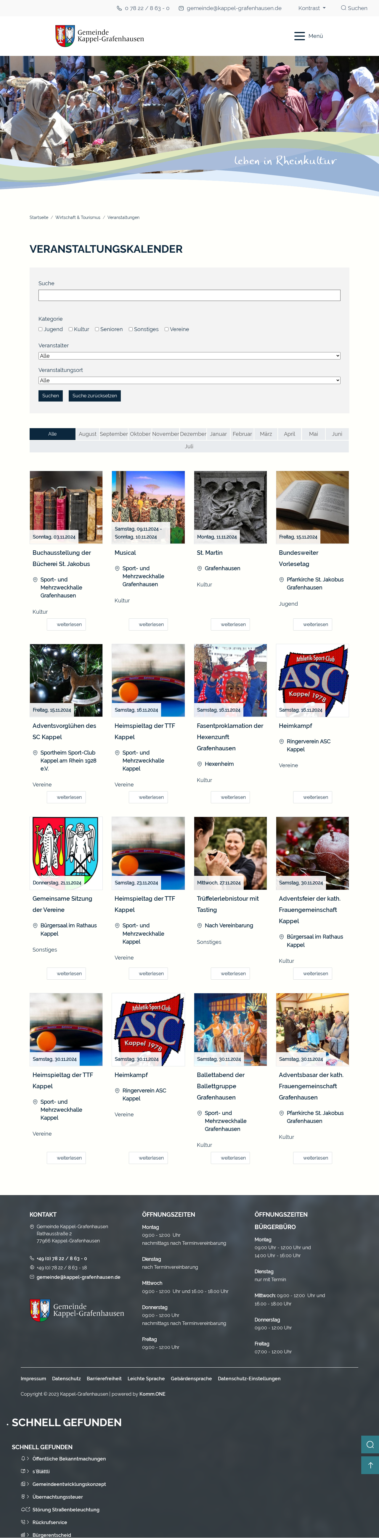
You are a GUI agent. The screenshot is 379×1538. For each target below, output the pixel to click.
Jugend (53, 329)
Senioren (111, 329)
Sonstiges (146, 329)
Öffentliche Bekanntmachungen (69, 1459)
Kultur (81, 329)
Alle (52, 434)
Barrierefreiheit (104, 1378)
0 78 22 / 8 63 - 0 (147, 8)
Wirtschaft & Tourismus (77, 217)
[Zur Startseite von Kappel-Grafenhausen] (154, 36)
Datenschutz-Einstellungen (249, 1378)
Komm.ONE (152, 1394)
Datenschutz (66, 1378)
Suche (46, 283)
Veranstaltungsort (60, 370)
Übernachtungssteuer (58, 1497)
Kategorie (50, 319)
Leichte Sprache (146, 1378)
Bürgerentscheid (52, 1535)
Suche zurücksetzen (95, 396)
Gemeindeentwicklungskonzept (69, 1484)
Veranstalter (53, 345)
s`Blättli (41, 1471)
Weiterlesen (69, 624)
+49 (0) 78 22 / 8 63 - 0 (62, 1258)
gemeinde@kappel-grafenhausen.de (234, 8)
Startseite (39, 217)
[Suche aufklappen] (370, 1444)
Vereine (179, 329)
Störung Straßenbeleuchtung (66, 1510)
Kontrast (309, 8)
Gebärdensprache (191, 1378)
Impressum (33, 1378)
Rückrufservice (50, 1522)
